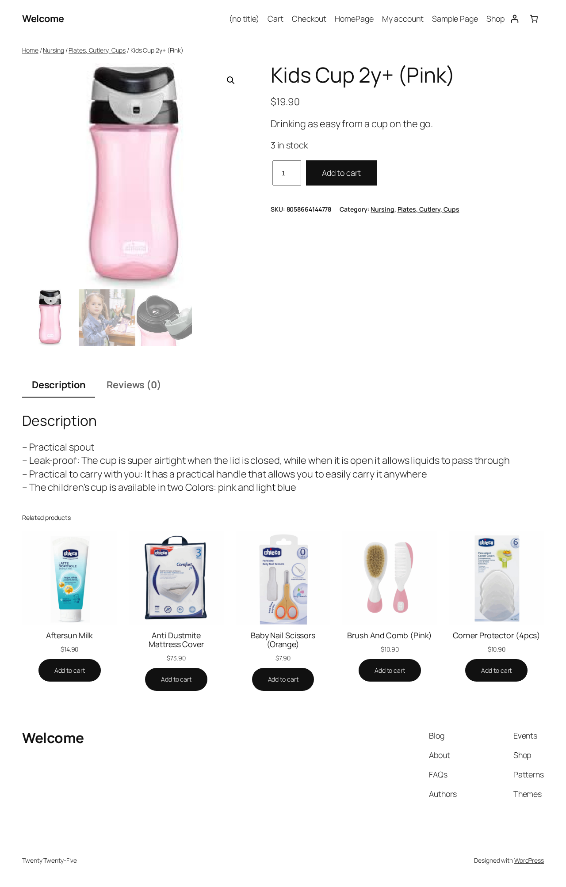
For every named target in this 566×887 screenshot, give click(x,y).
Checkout (309, 18)
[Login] (514, 19)
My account (403, 18)
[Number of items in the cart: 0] (534, 19)
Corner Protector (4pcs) (497, 635)
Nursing (53, 50)
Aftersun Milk (69, 635)
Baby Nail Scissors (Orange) (283, 639)
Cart (275, 18)
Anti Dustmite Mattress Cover (176, 639)
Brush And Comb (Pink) (389, 635)
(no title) (244, 18)
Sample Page (455, 18)
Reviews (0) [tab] (134, 384)
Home (30, 50)
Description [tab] (59, 384)
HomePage (354, 18)
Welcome (43, 18)
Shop (495, 18)
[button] (231, 80)
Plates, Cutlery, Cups (97, 50)
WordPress (529, 860)
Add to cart (341, 172)
